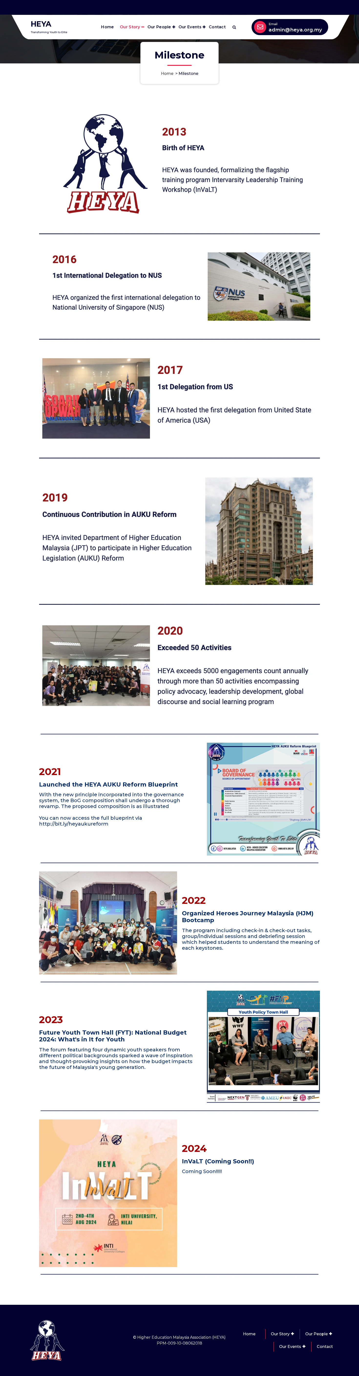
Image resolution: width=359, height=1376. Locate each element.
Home (107, 27)
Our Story (130, 27)
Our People (159, 27)
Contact (217, 27)
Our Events (190, 27)
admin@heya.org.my (295, 30)
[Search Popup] (234, 27)
